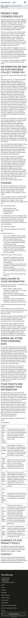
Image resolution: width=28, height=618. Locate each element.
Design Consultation (17, 6)
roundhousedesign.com (7, 29)
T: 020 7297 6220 (4, 7)
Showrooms (9, 6)
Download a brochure (14, 614)
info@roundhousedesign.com (9, 415)
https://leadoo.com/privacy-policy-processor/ (12, 179)
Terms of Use (14, 33)
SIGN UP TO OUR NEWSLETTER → (9, 608)
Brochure (4, 6)
